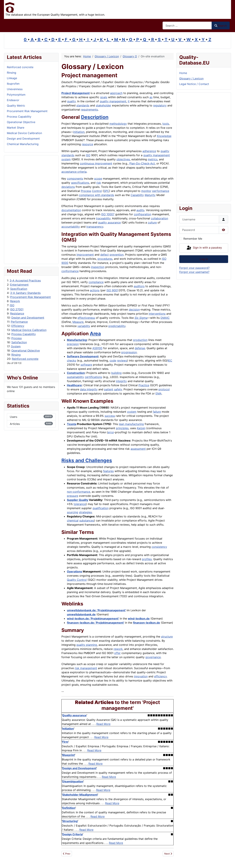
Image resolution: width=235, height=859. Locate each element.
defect (104, 254)
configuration (142, 214)
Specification (18, 288)
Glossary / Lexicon (191, 78)
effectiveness (86, 317)
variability (83, 326)
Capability (137, 195)
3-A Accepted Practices (25, 280)
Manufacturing (77, 340)
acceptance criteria (74, 171)
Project (66, 93)
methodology (118, 123)
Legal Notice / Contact (194, 84)
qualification (101, 508)
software (86, 364)
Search (222, 25)
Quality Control (77, 579)
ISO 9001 (112, 290)
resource (87, 144)
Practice (143, 385)
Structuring (70, 821)
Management (81, 93)
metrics (152, 159)
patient (108, 389)
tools (165, 123)
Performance (19, 321)
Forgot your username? (194, 272)
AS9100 (97, 348)
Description (94, 117)
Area (95, 333)
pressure (72, 495)
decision (134, 309)
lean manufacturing (131, 424)
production (140, 340)
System (16, 346)
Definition (68, 808)
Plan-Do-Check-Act (142, 163)
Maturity (150, 195)
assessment (138, 448)
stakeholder (103, 105)
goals (103, 97)
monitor (146, 191)
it (129, 101)
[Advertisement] (31, 209)
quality (71, 101)
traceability (103, 218)
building (116, 373)
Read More (103, 724)
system (131, 411)
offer (117, 653)
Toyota (71, 424)
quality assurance (109, 222)
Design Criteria (72, 834)
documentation (71, 210)
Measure (77, 322)
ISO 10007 (107, 214)
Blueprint (68, 755)
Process (16, 338)
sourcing (72, 512)
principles (122, 428)
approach (116, 93)
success (110, 415)
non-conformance (78, 491)
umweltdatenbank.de (81, 614)
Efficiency (17, 326)
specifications (80, 182)
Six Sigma (141, 317)
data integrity (89, 389)
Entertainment (19, 284)
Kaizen (141, 428)
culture (152, 222)
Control (97, 191)
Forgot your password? (194, 268)
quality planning (86, 644)
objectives (123, 159)
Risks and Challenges (86, 460)
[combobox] (187, 25)
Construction (76, 373)
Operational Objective (25, 350)
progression (129, 352)
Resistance (17, 313)
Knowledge (164, 136)
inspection (97, 267)
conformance (70, 271)
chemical (72, 520)
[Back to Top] (229, 852)
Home (183, 73)
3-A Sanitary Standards (25, 293)
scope (98, 178)
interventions (157, 313)
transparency (94, 226)
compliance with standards (96, 195)
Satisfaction (19, 342)
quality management (113, 101)
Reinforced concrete (25, 358)
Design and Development (27, 317)
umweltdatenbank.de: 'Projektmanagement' (96, 610)
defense (140, 348)
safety (118, 389)
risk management (86, 668)
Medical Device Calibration (28, 330)
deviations (68, 186)
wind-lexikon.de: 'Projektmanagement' (93, 618)
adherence (149, 151)
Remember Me (192, 238)
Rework (15, 301)
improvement (85, 254)
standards (82, 105)
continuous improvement (96, 163)
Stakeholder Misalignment (80, 794)
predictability (116, 326)
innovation (141, 676)
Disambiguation (72, 781)
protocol (164, 389)
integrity (121, 381)
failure (157, 411)
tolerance (80, 504)
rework (118, 649)
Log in (204, 259)
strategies (85, 512)
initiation (78, 132)
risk (98, 182)
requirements (89, 109)
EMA (159, 393)
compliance (96, 282)
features (108, 471)
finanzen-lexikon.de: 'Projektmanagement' (95, 622)
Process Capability (23, 334)
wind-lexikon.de (139, 618)
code (113, 360)
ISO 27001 (16, 309)
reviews (122, 360)
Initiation (68, 728)
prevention (117, 254)
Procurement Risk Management (30, 297)
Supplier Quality (77, 500)
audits (140, 210)
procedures (105, 258)
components (75, 178)
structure (167, 636)
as (150, 97)
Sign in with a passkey (207, 247)
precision (73, 344)
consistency (159, 546)
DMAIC (165, 317)
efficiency (160, 676)
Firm (65, 741)
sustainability (75, 377)
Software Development (82, 356)
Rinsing (16, 354)
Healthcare (74, 385)
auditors (139, 286)
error (111, 432)
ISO (12, 305)
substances (86, 520)
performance (160, 191)
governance (153, 657)
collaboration (159, 218)
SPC (106, 191)
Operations (74, 571)
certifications (93, 377)
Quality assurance (74, 715)
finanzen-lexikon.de (146, 622)
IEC (170, 360)
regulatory (160, 105)
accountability (70, 226)
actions (94, 290)
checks (71, 360)
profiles (147, 559)
